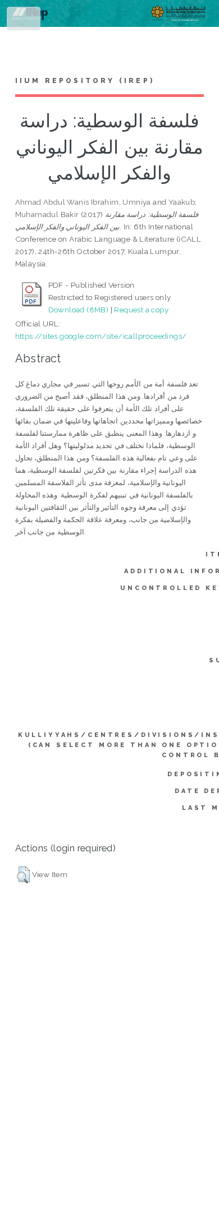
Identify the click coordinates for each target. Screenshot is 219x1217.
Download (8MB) (78, 309)
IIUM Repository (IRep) (84, 81)
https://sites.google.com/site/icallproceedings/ (101, 335)
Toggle (24, 21)
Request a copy (141, 309)
